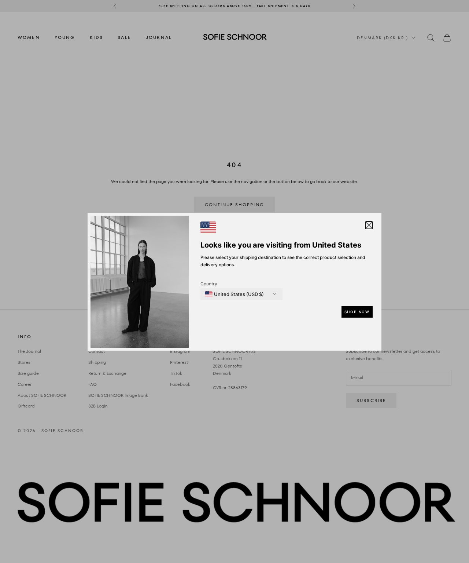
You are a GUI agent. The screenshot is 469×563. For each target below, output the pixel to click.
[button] (369, 225)
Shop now (357, 312)
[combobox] (234, 294)
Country (208, 283)
